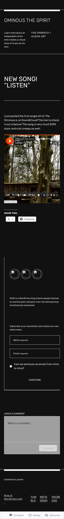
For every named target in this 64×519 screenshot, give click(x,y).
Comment (48, 448)
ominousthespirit (21, 93)
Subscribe (35, 380)
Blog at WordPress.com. (13, 498)
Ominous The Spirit (27, 20)
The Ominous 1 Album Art (41, 34)
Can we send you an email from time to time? (36, 366)
